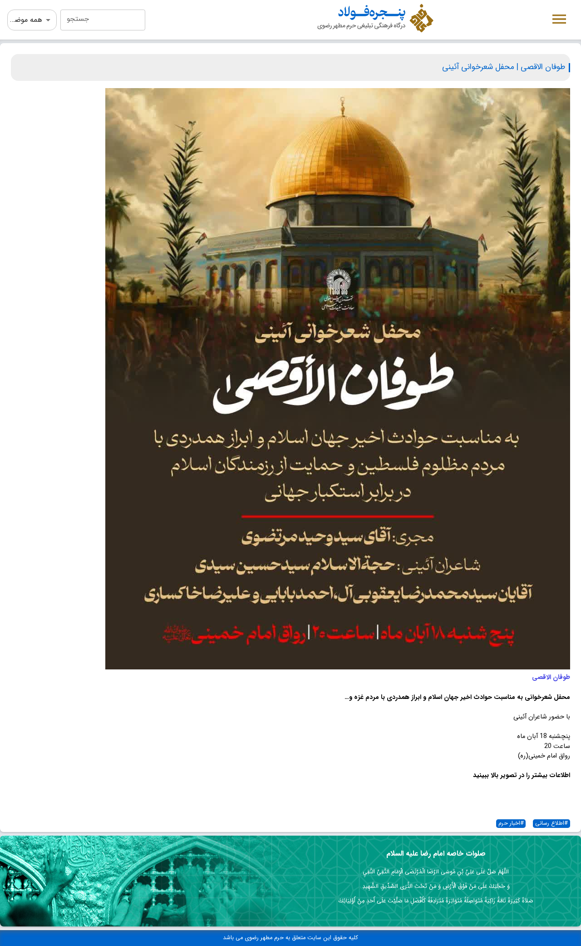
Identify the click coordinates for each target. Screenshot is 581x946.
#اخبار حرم (511, 823)
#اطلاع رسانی (551, 823)
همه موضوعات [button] (24, 19)
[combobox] (102, 20)
